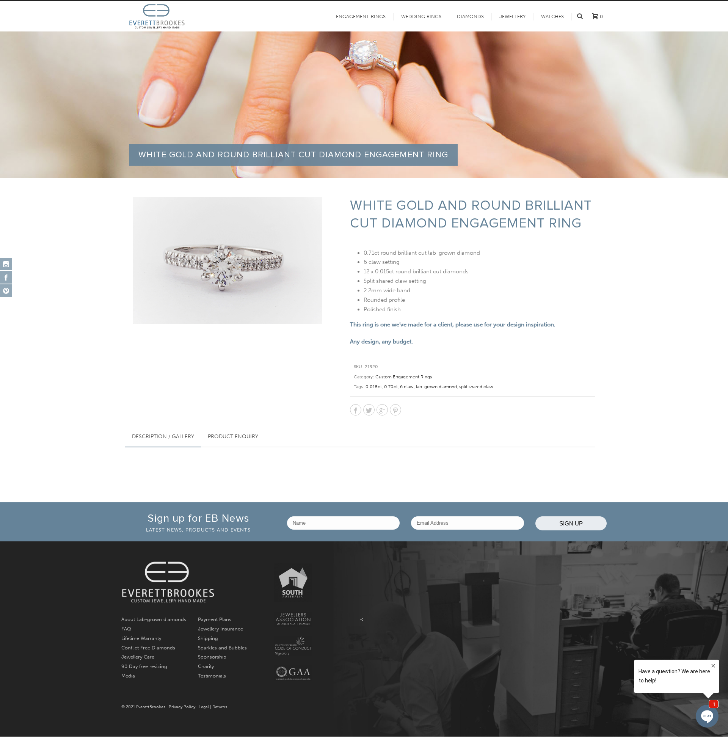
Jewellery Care (137, 657)
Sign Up (571, 523)
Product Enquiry (233, 436)
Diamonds (470, 16)
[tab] (163, 437)
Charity (206, 666)
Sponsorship (212, 657)
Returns (219, 706)
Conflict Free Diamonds (148, 648)
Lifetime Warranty (141, 638)
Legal (204, 706)
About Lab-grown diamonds (153, 619)
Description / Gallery (163, 436)
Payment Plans (214, 619)
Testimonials (212, 676)
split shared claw (476, 386)
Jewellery (512, 16)
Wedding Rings (421, 16)
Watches (552, 16)
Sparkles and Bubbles (222, 648)
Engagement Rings (361, 16)
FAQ (126, 629)
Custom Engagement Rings (403, 376)
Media (128, 676)
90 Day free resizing (144, 666)
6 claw (407, 386)
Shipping (208, 638)
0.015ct (374, 386)
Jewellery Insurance (220, 629)
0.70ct (391, 386)
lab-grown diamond (436, 386)
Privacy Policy (182, 706)
